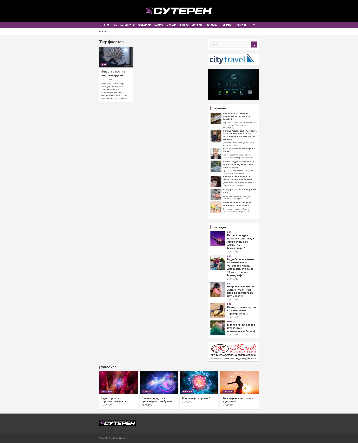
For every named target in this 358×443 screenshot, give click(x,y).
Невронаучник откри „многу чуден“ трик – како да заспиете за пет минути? (241, 291)
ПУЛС (106, 25)
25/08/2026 (232, 252)
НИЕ (114, 25)
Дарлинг (197, 25)
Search (254, 44)
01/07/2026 (147, 405)
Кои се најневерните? (196, 398)
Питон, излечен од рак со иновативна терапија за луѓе (241, 310)
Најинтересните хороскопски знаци (113, 399)
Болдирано (127, 25)
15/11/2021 (106, 79)
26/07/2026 (106, 405)
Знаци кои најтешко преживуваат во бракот (157, 399)
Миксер (171, 25)
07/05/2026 (187, 402)
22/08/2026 (232, 317)
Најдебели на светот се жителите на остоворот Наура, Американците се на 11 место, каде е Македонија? (240, 267)
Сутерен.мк (121, 438)
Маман (158, 25)
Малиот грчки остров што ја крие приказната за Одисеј (241, 328)
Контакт (241, 25)
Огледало (144, 25)
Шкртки (227, 25)
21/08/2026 (232, 335)
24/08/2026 (232, 279)
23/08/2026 (232, 300)
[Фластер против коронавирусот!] (116, 57)
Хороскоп (213, 25)
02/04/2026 (227, 405)
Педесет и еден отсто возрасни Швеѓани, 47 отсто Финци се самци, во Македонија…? (241, 242)
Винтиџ (184, 25)
